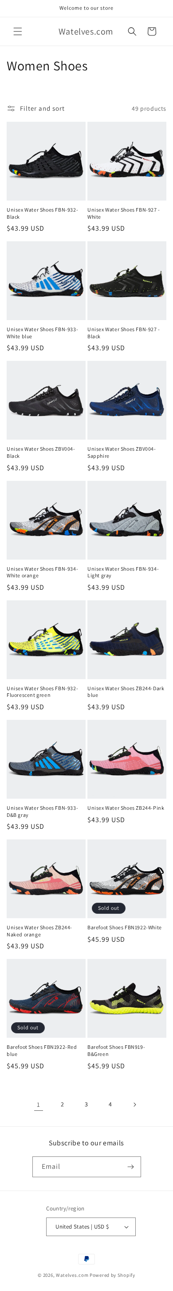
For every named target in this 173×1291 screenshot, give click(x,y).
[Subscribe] (131, 1166)
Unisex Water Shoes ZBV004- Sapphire (121, 452)
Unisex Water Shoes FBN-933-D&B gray (42, 811)
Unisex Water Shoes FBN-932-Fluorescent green (42, 692)
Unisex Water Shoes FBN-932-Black (42, 213)
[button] (18, 31)
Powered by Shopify (112, 1275)
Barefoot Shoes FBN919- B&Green (116, 1050)
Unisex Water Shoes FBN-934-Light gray (123, 572)
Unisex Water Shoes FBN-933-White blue (42, 333)
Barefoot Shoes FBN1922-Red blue (42, 1050)
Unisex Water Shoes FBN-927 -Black (123, 333)
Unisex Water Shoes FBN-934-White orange (42, 572)
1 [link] (38, 1104)
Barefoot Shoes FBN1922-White (124, 927)
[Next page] (134, 1104)
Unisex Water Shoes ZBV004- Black (41, 452)
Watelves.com (72, 1275)
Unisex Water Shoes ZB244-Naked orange (39, 931)
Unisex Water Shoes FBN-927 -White (123, 213)
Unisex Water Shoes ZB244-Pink (125, 807)
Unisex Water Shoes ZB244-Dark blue (125, 692)
